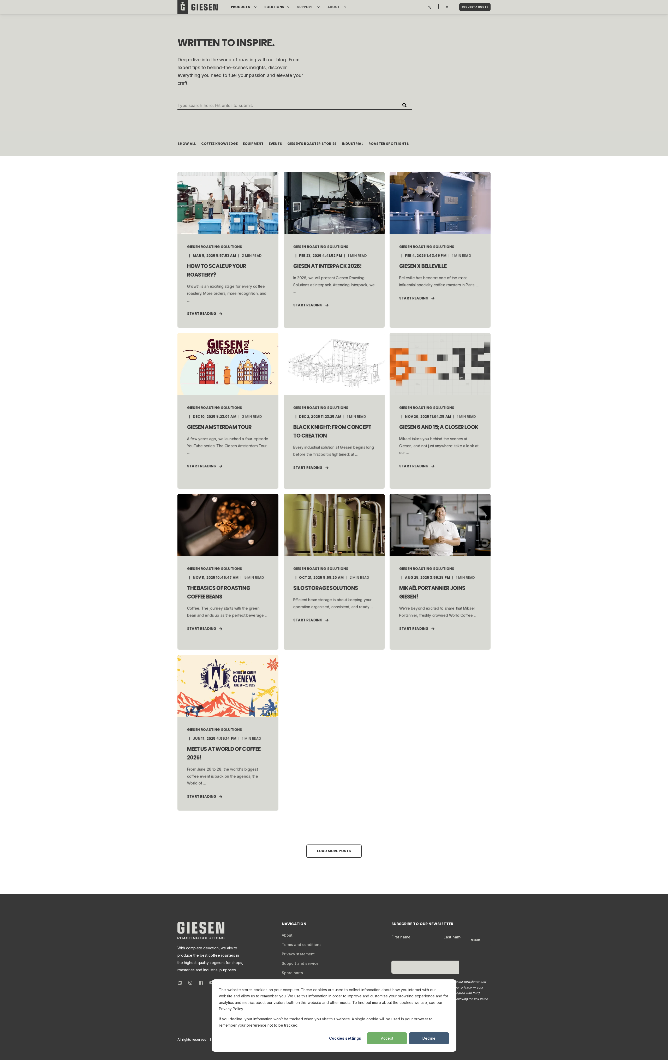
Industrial (352, 143)
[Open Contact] (430, 6)
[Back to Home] (197, 7)
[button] (334, 851)
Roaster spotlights (388, 143)
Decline (429, 1038)
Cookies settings (345, 1038)
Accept (387, 1038)
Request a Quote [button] (475, 7)
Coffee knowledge (219, 143)
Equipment (253, 143)
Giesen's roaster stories (312, 143)
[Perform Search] (404, 105)
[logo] (200, 930)
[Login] (447, 6)
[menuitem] (255, 7)
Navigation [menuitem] (294, 924)
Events (275, 143)
